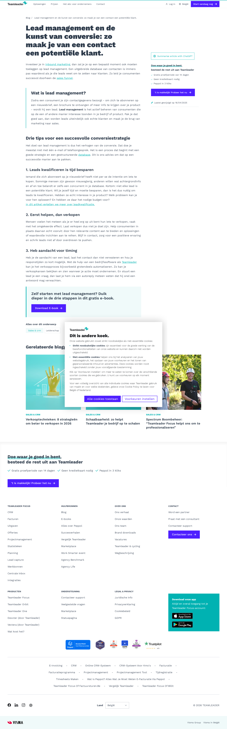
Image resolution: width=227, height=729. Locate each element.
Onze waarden (123, 519)
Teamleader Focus (18, 597)
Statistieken (15, 546)
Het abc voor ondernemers (77, 4)
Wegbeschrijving (124, 553)
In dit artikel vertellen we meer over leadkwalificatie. (60, 204)
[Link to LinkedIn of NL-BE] (16, 705)
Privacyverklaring (125, 604)
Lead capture (16, 559)
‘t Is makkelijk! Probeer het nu (171, 92)
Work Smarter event (73, 553)
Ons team (120, 525)
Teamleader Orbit (18, 604)
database (84, 154)
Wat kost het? (16, 631)
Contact (100, 4)
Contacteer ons (182, 534)
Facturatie (165, 665)
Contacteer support (73, 597)
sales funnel (65, 78)
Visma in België (211, 722)
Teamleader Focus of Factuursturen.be (76, 685)
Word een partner (179, 512)
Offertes (13, 532)
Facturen (13, 519)
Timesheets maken (67, 679)
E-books (66, 519)
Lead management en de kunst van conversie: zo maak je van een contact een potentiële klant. (85, 18)
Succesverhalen (70, 532)
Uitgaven (13, 525)
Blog (28, 18)
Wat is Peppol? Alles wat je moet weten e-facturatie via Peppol (126, 679)
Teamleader (129, 262)
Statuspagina (69, 617)
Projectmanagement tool (132, 672)
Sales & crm (34, 330)
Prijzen (54, 4)
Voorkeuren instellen (140, 399)
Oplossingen (39, 4)
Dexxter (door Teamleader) (24, 617)
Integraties (14, 580)
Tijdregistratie (164, 672)
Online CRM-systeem (98, 665)
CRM (10, 512)
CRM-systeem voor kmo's (135, 665)
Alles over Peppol (71, 525)
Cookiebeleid (122, 611)
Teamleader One (17, 611)
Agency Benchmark (72, 559)
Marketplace (68, 546)
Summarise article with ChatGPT (174, 56)
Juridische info (123, 597)
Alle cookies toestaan (102, 399)
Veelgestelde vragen (73, 604)
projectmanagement (96, 672)
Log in (172, 4)
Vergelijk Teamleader (73, 539)
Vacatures (121, 539)
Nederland (84, 390)
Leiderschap (52, 330)
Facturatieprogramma (62, 672)
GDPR (118, 617)
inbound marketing (57, 64)
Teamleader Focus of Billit (158, 685)
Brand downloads (125, 532)
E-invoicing (55, 665)
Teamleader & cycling (127, 546)
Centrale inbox (16, 573)
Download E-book (46, 308)
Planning (13, 553)
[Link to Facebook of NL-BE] (9, 705)
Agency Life (68, 566)
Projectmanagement (20, 539)
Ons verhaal (122, 512)
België (73, 390)
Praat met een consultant (183, 519)
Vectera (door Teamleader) (23, 624)
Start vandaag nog (203, 4)
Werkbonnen (15, 566)
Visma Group (194, 722)
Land (100, 705)
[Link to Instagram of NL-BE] (23, 705)
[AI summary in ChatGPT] (31, 705)
